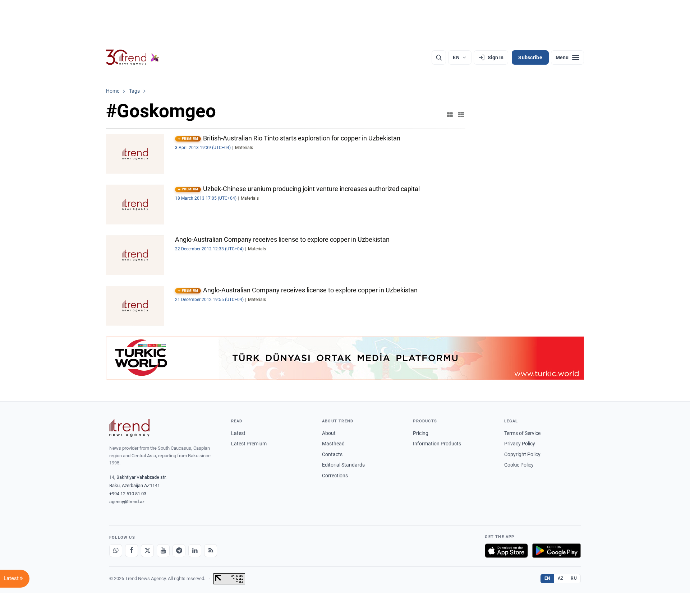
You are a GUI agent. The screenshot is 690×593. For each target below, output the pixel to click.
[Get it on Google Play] (556, 550)
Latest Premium (249, 443)
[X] (147, 550)
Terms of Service (522, 433)
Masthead (333, 443)
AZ (561, 578)
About (329, 433)
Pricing (420, 433)
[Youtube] (163, 550)
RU (574, 578)
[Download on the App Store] (506, 550)
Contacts (332, 454)
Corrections (335, 475)
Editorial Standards (343, 465)
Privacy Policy (519, 443)
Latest (238, 433)
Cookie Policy (519, 465)
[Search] (439, 57)
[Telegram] (178, 550)
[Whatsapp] (115, 550)
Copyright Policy (522, 454)
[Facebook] (131, 550)
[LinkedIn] (194, 550)
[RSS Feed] (210, 550)
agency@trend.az (126, 501)
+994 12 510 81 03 (127, 493)
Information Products (437, 443)
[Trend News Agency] (129, 428)
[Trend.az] (132, 57)
